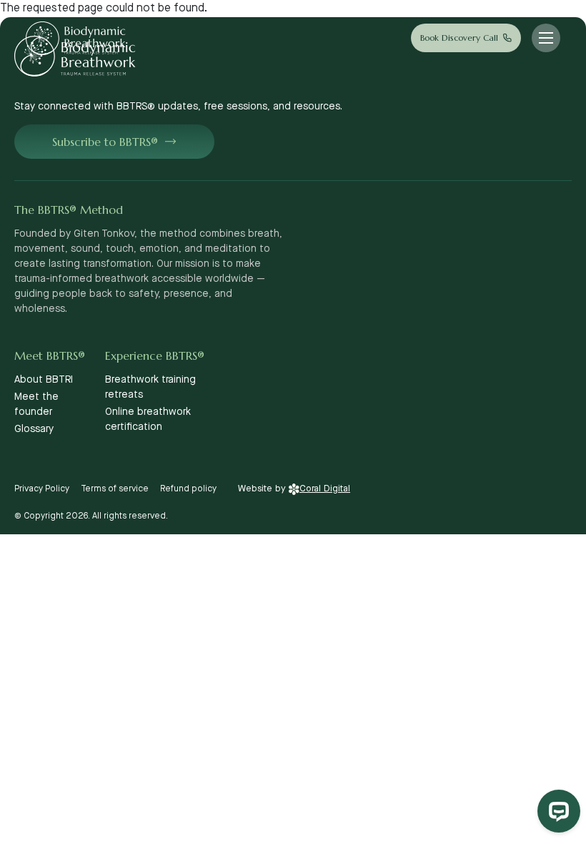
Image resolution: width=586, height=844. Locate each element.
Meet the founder (36, 404)
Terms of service (115, 489)
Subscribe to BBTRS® (105, 141)
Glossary (34, 429)
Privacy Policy (41, 489)
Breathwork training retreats (150, 387)
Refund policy (188, 489)
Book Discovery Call (459, 37)
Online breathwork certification (148, 419)
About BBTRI (43, 380)
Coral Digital (324, 488)
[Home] (76, 38)
